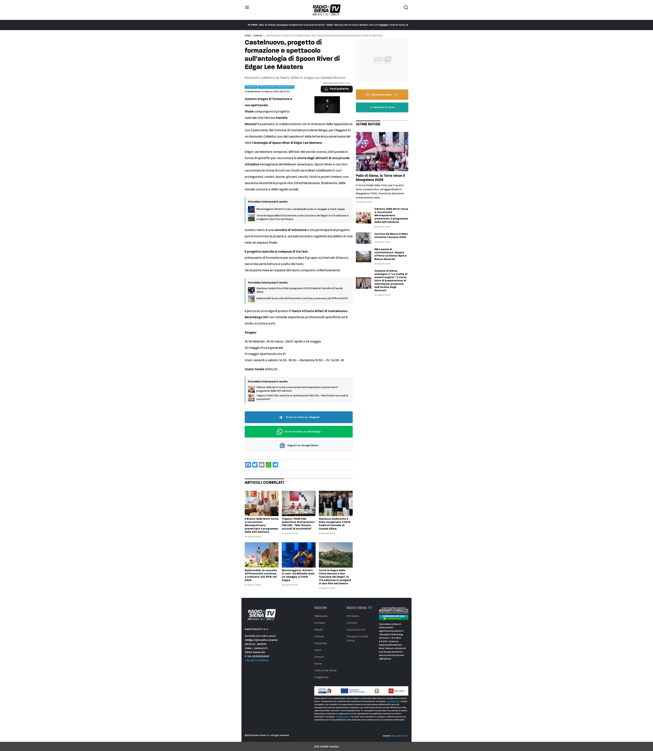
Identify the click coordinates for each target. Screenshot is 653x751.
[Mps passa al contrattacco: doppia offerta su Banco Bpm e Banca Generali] (363, 256)
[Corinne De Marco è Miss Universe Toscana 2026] (363, 238)
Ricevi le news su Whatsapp (302, 431)
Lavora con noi (356, 629)
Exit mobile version (326, 746)
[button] (247, 10)
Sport (318, 650)
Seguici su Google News (302, 445)
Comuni (258, 36)
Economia (320, 643)
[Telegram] (275, 464)
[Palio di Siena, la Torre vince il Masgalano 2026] (382, 151)
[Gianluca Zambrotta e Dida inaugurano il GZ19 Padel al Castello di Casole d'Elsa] (336, 503)
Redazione (253, 92)
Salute (318, 629)
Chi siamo (353, 616)
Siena (317, 663)
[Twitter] (255, 464)
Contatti (352, 623)
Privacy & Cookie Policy (357, 638)
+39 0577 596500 (256, 660)
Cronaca (319, 623)
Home (248, 36)
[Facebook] (248, 464)
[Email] (261, 464)
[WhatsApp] (268, 464)
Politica (319, 636)
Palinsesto (321, 616)
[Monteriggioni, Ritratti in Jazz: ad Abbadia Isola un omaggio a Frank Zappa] (299, 555)
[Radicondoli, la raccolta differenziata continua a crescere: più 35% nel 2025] (262, 555)
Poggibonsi (321, 677)
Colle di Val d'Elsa (325, 670)
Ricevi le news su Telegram (302, 417)
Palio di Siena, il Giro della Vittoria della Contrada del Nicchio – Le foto (303, 25)
